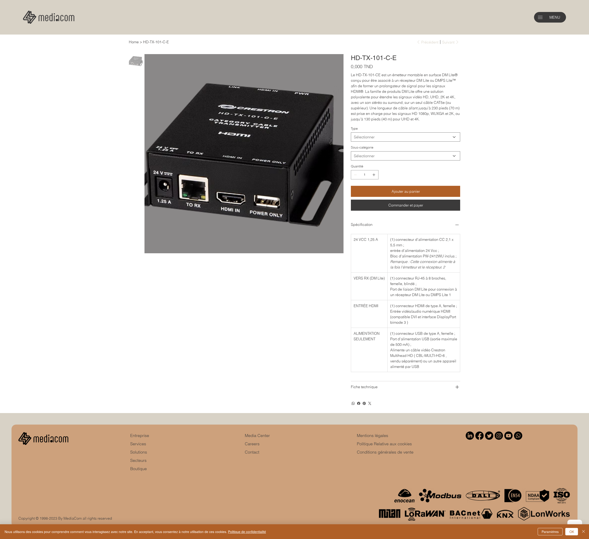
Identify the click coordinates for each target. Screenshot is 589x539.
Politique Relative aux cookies (384, 443)
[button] (540, 17)
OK (571, 531)
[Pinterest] (364, 403)
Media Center (257, 435)
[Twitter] (369, 403)
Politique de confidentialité (247, 531)
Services (138, 443)
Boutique (138, 468)
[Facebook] (358, 403)
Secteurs (138, 460)
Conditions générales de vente (385, 452)
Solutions (138, 452)
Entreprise (139, 435)
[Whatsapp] (518, 435)
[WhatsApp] (353, 403)
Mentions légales (372, 435)
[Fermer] (583, 531)
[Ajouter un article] (373, 174)
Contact (252, 452)
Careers (252, 443)
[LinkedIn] (470, 435)
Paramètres (550, 531)
